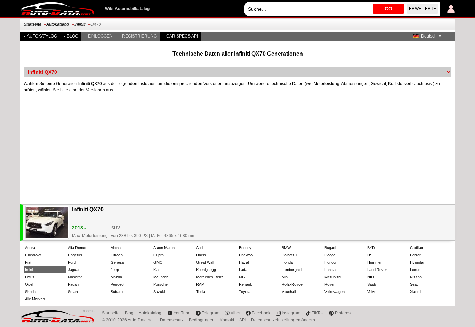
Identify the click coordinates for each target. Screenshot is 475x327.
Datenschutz (172, 320)
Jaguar (74, 270)
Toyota (244, 291)
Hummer (374, 262)
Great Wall (205, 262)
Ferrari (415, 255)
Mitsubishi (332, 277)
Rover (329, 284)
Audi (199, 248)
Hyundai (417, 262)
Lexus (415, 270)
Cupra (158, 255)
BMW (286, 248)
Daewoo (246, 255)
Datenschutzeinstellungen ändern (283, 320)
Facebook (261, 313)
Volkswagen (334, 291)
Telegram (210, 313)
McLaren (160, 277)
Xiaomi (415, 291)
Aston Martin (164, 248)
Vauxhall (289, 291)
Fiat (28, 262)
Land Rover (377, 270)
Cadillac (416, 248)
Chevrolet (33, 255)
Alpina (116, 248)
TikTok (318, 313)
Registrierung (139, 36)
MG (242, 277)
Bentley (245, 248)
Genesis (118, 262)
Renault (245, 284)
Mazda (116, 277)
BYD (371, 248)
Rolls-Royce (292, 284)
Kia (156, 270)
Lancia (330, 270)
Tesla (200, 291)
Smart (73, 291)
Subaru (117, 291)
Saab (371, 284)
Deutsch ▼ (431, 36)
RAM (200, 284)
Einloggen (100, 36)
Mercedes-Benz (209, 277)
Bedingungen (202, 320)
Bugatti (330, 248)
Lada (243, 270)
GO (388, 8)
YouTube (182, 313)
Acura (30, 248)
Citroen (117, 255)
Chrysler (75, 255)
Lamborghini (292, 270)
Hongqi (330, 262)
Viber (236, 313)
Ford (72, 262)
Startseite (32, 24)
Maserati (75, 277)
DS (369, 255)
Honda (287, 262)
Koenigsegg (206, 270)
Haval (244, 262)
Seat (414, 284)
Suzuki (159, 291)
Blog (72, 36)
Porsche (160, 284)
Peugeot (117, 284)
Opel (29, 284)
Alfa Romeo (77, 248)
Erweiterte (422, 8)
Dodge (330, 255)
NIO (370, 277)
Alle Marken (35, 299)
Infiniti (80, 24)
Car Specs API (182, 36)
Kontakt (227, 320)
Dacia (201, 255)
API (242, 320)
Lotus (29, 277)
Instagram (291, 313)
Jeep (115, 270)
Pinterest (343, 313)
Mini (285, 277)
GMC (157, 262)
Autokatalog (58, 24)
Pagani (73, 284)
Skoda (30, 291)
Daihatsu (289, 255)
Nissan (416, 277)
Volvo (371, 291)
